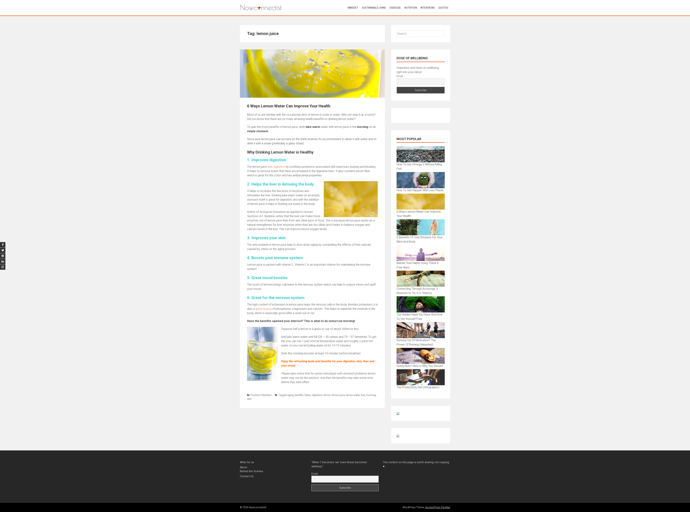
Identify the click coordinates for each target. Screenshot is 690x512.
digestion (317, 395)
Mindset (353, 7)
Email (400, 76)
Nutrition (410, 7)
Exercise (395, 7)
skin (249, 398)
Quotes (443, 7)
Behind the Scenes (251, 471)
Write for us (247, 462)
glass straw (295, 143)
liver (363, 395)
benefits (299, 395)
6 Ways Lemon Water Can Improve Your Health (288, 106)
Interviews (428, 7)
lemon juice (338, 395)
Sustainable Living (374, 7)
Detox (308, 395)
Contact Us (247, 476)
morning (371, 395)
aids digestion (276, 166)
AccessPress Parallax (437, 507)
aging (290, 395)
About (243, 467)
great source (264, 309)
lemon (327, 395)
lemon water (353, 395)
